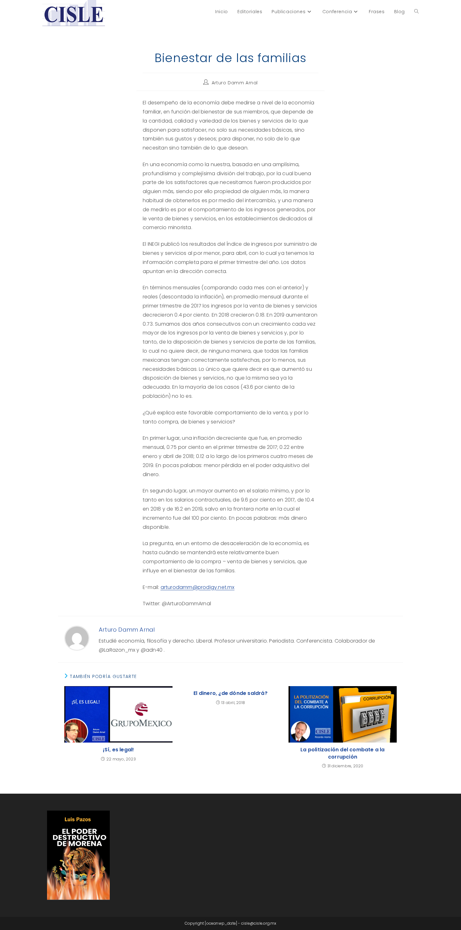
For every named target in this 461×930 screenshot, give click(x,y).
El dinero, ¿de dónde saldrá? (230, 693)
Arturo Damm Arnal (235, 83)
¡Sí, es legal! (118, 749)
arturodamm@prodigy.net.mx (198, 587)
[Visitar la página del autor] (76, 638)
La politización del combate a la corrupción (342, 753)
